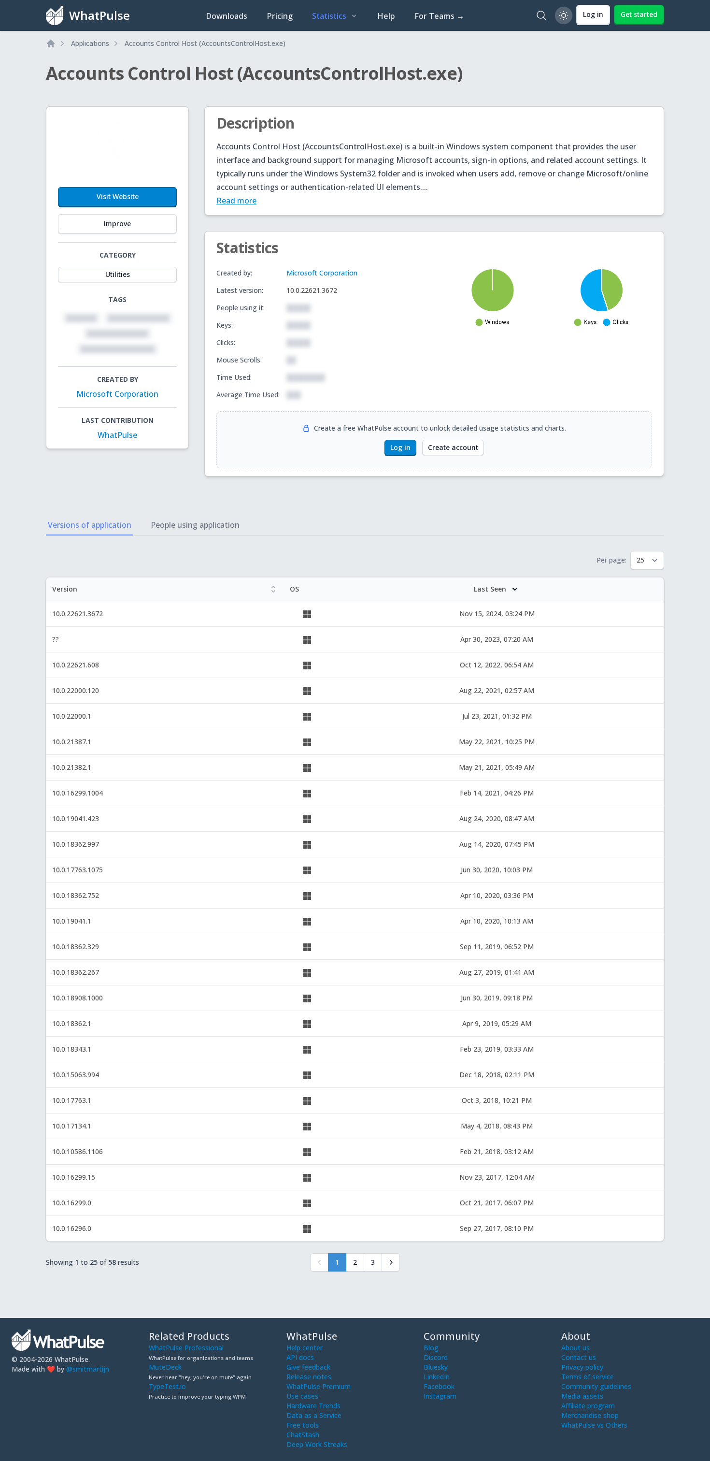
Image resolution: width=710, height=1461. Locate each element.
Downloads (226, 16)
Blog (431, 1347)
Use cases (302, 1396)
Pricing (280, 16)
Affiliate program (588, 1405)
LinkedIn (437, 1376)
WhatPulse (117, 435)
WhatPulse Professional (186, 1347)
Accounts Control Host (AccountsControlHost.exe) (205, 43)
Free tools (302, 1425)
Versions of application (89, 525)
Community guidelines (596, 1386)
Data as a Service (313, 1415)
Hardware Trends (313, 1405)
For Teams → (439, 16)
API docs (300, 1357)
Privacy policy (582, 1367)
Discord (436, 1357)
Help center (304, 1347)
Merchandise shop (590, 1415)
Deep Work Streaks (316, 1444)
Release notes (308, 1376)
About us (575, 1347)
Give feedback (308, 1367)
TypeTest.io (167, 1386)
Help (386, 16)
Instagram (440, 1396)
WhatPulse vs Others (594, 1425)
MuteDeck (165, 1367)
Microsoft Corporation (117, 394)
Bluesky (436, 1367)
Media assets (582, 1396)
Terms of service (587, 1376)
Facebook (439, 1386)
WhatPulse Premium (318, 1386)
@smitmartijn (87, 1369)
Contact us (578, 1357)
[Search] (541, 15)
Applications (90, 43)
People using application (195, 525)
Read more (236, 200)
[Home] (51, 43)
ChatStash (302, 1434)
